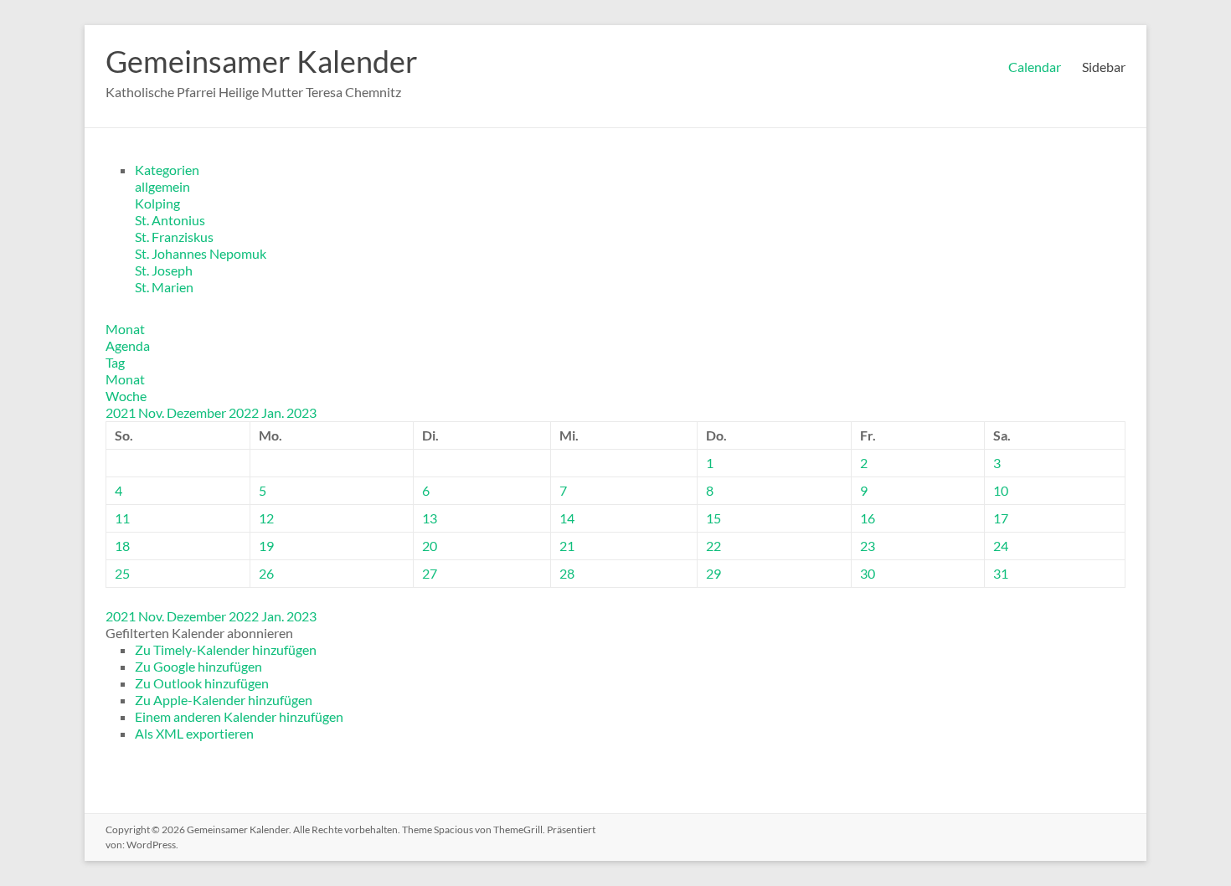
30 (867, 573)
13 (429, 518)
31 (1000, 573)
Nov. (152, 412)
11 (122, 518)
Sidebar (1103, 67)
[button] (199, 633)
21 (566, 546)
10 (1000, 490)
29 (713, 573)
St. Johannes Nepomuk (200, 253)
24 (1000, 546)
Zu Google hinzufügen (198, 666)
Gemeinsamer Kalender (262, 61)
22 (713, 546)
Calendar (1034, 67)
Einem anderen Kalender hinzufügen (239, 716)
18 (122, 546)
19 (266, 546)
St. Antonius (170, 220)
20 (429, 546)
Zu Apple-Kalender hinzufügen (223, 700)
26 (266, 573)
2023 (301, 412)
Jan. (273, 412)
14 (566, 518)
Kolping (157, 203)
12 (266, 518)
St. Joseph (164, 270)
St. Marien (164, 287)
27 (429, 573)
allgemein (162, 186)
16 (867, 518)
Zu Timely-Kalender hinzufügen (226, 649)
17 (1000, 518)
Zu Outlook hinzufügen (202, 683)
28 (566, 573)
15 (713, 518)
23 (867, 546)
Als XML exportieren (194, 733)
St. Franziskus (174, 237)
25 (122, 573)
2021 (122, 412)
